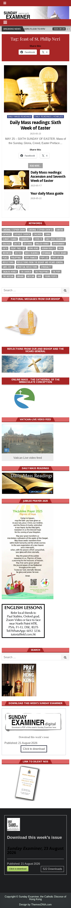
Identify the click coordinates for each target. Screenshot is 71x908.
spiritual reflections (27, 267)
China (47, 234)
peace (5, 257)
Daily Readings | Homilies (48, 116)
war (39, 276)
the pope (56, 271)
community (25, 239)
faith (5, 248)
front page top (18, 248)
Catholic (7, 234)
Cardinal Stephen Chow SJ (40, 229)
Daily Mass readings (55, 239)
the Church (25, 271)
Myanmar (46, 253)
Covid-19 (38, 239)
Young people (50, 276)
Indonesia (7, 253)
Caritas (59, 229)
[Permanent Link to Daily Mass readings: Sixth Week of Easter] (35, 88)
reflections (8, 262)
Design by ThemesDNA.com (35, 904)
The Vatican (8, 276)
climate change (10, 239)
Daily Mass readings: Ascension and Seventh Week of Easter (48, 176)
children (37, 234)
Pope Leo (44, 257)
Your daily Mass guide (47, 193)
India (60, 248)
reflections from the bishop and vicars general (40, 262)
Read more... (35, 165)
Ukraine (20, 276)
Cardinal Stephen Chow (14, 229)
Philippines (16, 257)
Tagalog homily (10, 271)
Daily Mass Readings (19, 116)
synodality (46, 267)
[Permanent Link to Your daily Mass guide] (16, 200)
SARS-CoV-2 (8, 267)
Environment (59, 243)
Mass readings (32, 253)
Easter (17, 243)
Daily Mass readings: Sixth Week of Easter (35, 125)
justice (18, 253)
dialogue (7, 243)
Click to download (34, 748)
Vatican (30, 276)
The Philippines (42, 271)
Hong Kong (33, 248)
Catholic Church (22, 234)
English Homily (42, 243)
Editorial (28, 243)
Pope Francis (31, 257)
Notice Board (60, 253)
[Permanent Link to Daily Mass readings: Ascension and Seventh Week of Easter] (16, 179)
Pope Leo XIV (57, 257)
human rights (48, 248)
